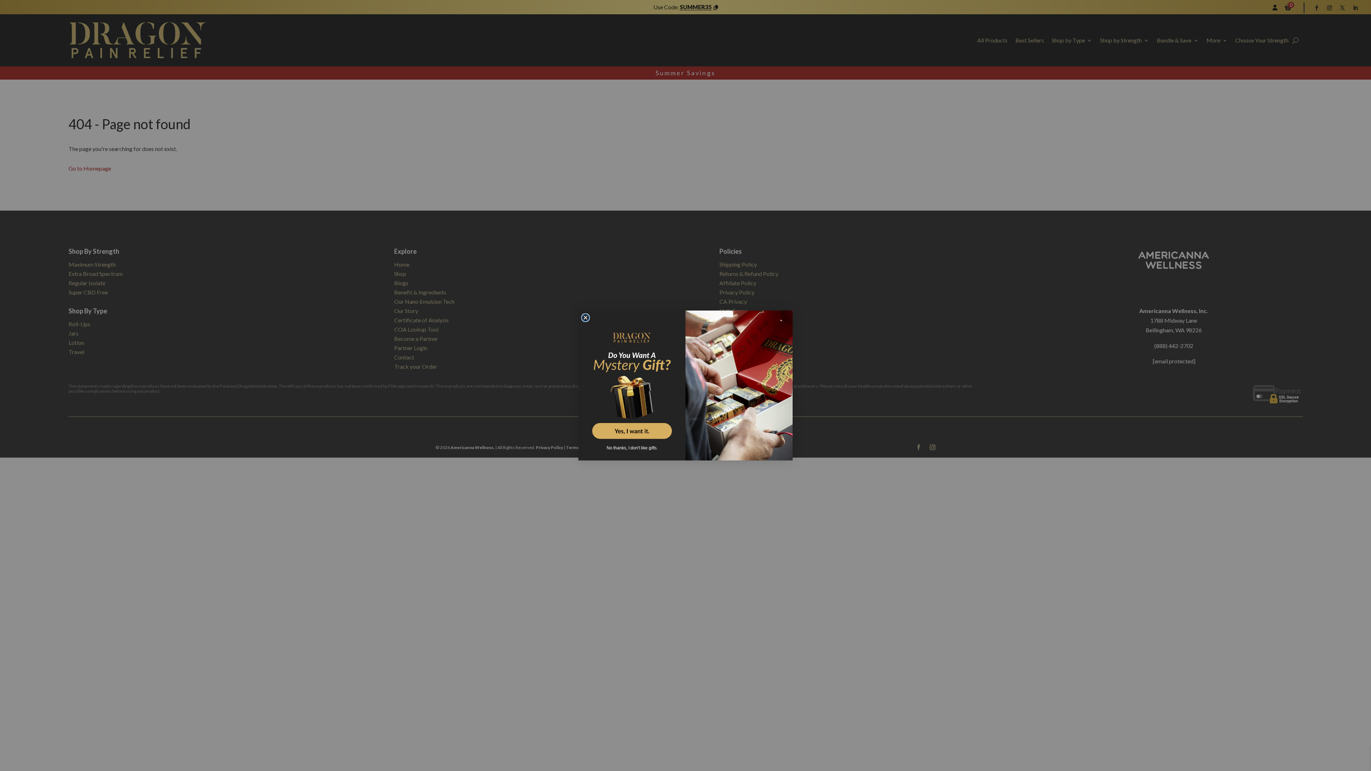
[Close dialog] (585, 317)
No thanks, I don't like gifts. (632, 447)
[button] (632, 381)
